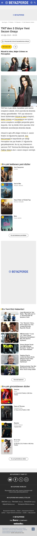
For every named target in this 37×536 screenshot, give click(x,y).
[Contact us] (26, 479)
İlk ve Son (17, 440)
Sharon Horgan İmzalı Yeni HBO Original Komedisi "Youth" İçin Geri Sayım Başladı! (27, 347)
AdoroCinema (7, 504)
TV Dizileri (10, 22)
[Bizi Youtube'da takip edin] (10, 479)
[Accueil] (16, 2)
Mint (15, 216)
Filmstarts (15, 501)
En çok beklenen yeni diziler (18, 235)
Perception (18, 119)
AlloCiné (4, 501)
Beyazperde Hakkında (9, 510)
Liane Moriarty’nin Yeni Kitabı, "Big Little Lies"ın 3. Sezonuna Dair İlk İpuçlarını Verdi (27, 314)
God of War (17, 183)
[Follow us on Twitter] (21, 479)
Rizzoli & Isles (20, 117)
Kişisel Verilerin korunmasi (14, 512)
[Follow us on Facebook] (15, 479)
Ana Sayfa (4, 22)
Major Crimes (6, 119)
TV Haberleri (18, 22)
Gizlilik (24, 512)
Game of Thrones (19, 406)
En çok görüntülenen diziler (18, 459)
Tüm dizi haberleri (18, 379)
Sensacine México (24, 504)
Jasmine (16, 389)
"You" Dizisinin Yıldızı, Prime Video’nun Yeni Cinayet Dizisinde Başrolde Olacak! (27, 325)
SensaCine (27, 501)
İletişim (19, 510)
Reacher (16, 423)
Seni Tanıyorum (19, 167)
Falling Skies (6, 150)
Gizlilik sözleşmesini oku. (17, 532)
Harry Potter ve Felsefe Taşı (22, 200)
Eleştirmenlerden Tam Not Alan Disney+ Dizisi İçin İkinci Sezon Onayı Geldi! (28, 367)
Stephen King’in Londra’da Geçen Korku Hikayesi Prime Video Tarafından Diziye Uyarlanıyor (27, 359)
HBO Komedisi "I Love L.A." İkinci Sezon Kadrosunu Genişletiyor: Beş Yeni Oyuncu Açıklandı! (27, 337)
